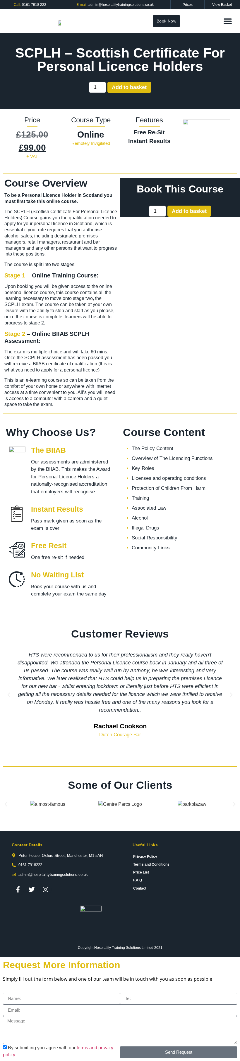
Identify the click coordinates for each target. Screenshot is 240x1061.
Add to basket (129, 87)
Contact (139, 888)
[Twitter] (31, 889)
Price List (141, 872)
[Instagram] (45, 889)
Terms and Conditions (151, 864)
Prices (188, 5)
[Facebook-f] (18, 889)
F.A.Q (137, 880)
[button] (227, 21)
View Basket (222, 5)
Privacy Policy (145, 857)
